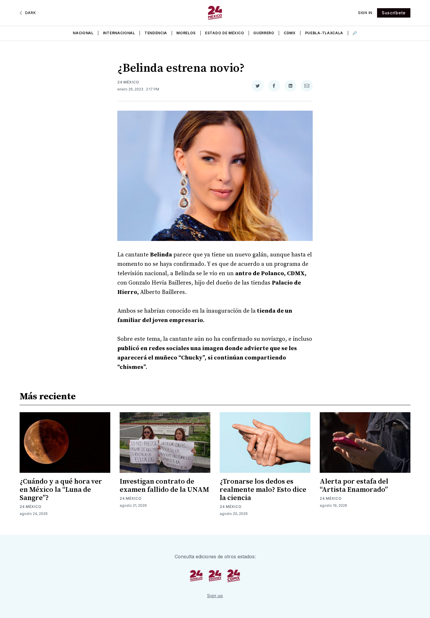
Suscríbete (394, 12)
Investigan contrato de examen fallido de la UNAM (164, 485)
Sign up (215, 595)
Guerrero (263, 33)
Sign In (365, 13)
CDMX (290, 33)
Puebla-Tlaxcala (324, 33)
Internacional (119, 33)
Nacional (83, 33)
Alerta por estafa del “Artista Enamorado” (354, 485)
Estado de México (224, 33)
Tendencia (156, 33)
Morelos (186, 33)
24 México (128, 82)
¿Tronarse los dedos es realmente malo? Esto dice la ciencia (263, 489)
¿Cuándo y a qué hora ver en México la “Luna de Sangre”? (61, 489)
